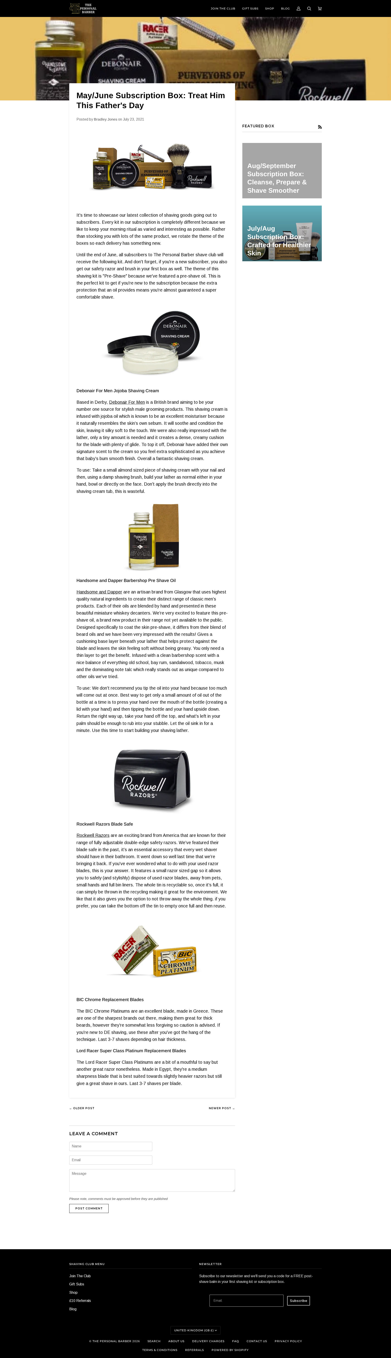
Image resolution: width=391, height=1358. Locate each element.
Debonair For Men (127, 402)
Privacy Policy (288, 1341)
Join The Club (80, 1276)
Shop (73, 1292)
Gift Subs (76, 1284)
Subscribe (298, 1300)
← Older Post (82, 1108)
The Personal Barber (112, 1341)
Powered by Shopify (230, 1350)
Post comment (89, 1208)
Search (154, 1341)
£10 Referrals (80, 1301)
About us (176, 1341)
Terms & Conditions (159, 1350)
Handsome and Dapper (99, 591)
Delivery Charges (208, 1341)
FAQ (235, 1341)
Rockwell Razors (93, 835)
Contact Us (257, 1341)
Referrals (194, 1350)
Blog (72, 1309)
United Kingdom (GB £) (194, 1330)
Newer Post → (222, 1108)
